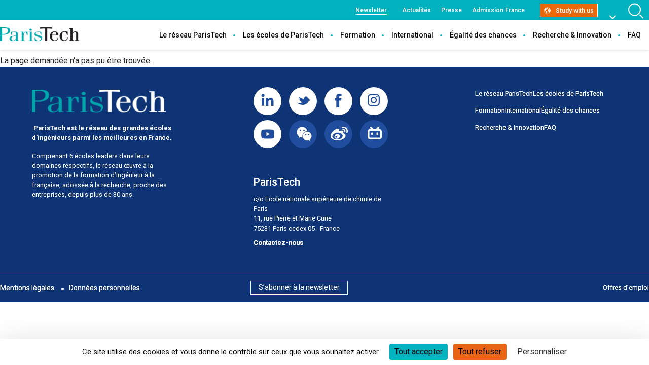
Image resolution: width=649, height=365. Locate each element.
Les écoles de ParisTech (283, 35)
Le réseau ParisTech (193, 35)
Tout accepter (418, 351)
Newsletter (371, 10)
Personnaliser (542, 351)
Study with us (575, 10)
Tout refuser (479, 351)
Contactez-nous (278, 242)
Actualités (416, 10)
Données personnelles (104, 288)
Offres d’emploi (626, 287)
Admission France (498, 10)
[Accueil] (39, 35)
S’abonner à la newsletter (299, 287)
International (412, 35)
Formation (357, 35)
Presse (451, 10)
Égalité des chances (483, 35)
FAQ (634, 35)
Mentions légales (27, 288)
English (618, 14)
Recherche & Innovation (572, 35)
